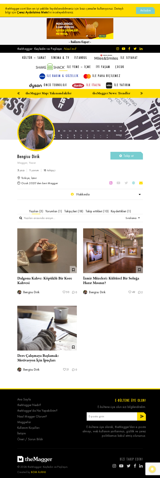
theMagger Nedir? (29, 405)
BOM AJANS (38, 472)
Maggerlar (24, 422)
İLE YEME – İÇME (79, 66)
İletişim (21, 433)
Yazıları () (36, 211)
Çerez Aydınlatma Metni (33, 12)
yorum (34, 170)
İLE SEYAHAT (129, 57)
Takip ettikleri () (97, 211)
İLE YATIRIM (122, 85)
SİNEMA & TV (60, 57)
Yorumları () (53, 211)
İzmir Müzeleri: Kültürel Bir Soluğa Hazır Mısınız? (111, 281)
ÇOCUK (119, 66)
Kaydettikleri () (121, 211)
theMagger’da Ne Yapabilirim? (37, 411)
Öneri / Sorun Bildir (30, 439)
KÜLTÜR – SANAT (34, 57)
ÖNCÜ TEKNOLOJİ (55, 85)
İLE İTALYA (93, 85)
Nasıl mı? (70, 49)
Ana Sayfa (24, 399)
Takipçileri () (73, 211)
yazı (21, 170)
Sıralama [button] (131, 218)
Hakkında (82, 194)
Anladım (145, 10)
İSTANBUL (81, 57)
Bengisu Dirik (31, 292)
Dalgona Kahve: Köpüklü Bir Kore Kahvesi (44, 281)
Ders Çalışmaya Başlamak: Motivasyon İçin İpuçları (38, 358)
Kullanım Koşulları (28, 428)
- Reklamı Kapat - (80, 42)
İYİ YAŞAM (103, 66)
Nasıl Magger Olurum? (32, 416)
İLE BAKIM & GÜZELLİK (63, 75)
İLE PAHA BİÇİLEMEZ (106, 75)
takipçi (49, 170)
